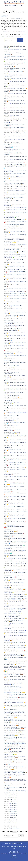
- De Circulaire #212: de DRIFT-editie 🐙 (15, 164)
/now (14, 848)
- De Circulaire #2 (10, 826)
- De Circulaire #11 (10, 809)
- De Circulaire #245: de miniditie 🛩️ (14, 63)
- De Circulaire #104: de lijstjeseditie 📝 (15, 509)
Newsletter (15, 5)
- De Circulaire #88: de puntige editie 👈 (15, 562)
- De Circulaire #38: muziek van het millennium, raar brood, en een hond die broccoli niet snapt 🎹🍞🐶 (14, 721)
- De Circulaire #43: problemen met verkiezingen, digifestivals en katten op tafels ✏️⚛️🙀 (15, 702)
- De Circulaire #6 (10, 819)
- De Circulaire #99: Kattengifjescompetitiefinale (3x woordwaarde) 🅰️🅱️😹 (14, 526)
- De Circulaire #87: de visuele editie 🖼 (15, 563)
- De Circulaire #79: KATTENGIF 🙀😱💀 (15, 589)
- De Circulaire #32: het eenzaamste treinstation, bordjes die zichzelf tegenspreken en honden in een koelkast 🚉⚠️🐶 (15, 743)
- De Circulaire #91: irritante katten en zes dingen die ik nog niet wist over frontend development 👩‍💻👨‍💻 (15, 552)
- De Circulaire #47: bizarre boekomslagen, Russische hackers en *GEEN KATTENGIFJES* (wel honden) (13, 688)
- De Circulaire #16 (10, 799)
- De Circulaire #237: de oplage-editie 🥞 (15, 88)
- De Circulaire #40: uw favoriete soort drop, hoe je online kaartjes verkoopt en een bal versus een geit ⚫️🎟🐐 (15, 712)
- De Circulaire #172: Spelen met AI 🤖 (15, 291)
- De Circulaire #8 (10, 815)
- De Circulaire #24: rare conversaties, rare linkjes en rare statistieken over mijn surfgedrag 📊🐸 (14, 776)
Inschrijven (20, 40)
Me (19, 5)
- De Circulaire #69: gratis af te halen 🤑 (15, 618)
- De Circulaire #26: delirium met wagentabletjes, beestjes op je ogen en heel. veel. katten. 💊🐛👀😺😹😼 (15, 768)
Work (6, 5)
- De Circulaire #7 (10, 817)
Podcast (7, 846)
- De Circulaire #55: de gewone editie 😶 (15, 661)
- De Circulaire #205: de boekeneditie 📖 (15, 186)
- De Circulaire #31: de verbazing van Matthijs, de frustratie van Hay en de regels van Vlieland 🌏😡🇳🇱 (14, 748)
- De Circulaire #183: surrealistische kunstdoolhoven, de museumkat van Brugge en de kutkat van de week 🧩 (15, 256)
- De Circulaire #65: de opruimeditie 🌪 (15, 630)
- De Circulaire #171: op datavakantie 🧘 (15, 293)
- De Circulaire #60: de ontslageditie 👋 (15, 645)
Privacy (11, 846)
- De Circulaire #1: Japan (12, 828)
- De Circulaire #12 (10, 807)
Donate (3, 846)
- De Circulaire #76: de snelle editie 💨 (15, 596)
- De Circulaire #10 (10, 811)
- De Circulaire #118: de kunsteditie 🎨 (15, 467)
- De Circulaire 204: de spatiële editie (14, 188)
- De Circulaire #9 (10, 813)
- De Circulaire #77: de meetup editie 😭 (15, 594)
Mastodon (16, 846)
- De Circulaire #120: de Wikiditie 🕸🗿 (15, 462)
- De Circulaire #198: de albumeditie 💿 (15, 207)
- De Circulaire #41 (10, 709)
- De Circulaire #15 (10, 801)
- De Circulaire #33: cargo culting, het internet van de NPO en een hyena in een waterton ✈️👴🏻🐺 (15, 739)
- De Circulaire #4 (10, 823)
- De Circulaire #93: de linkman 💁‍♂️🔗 (14, 545)
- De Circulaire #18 (10, 796)
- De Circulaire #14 (10, 803)
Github (24, 846)
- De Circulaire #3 (10, 824)
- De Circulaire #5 (10, 821)
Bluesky (20, 846)
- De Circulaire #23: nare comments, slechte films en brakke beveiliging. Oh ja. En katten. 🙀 (15, 781)
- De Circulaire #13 (10, 805)
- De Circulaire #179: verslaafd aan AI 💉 (15, 269)
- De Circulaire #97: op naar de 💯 (14, 533)
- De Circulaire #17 (10, 797)
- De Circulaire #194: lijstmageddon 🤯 (15, 219)
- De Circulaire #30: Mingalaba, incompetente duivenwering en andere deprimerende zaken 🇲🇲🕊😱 (13, 753)
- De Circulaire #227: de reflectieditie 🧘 (15, 118)
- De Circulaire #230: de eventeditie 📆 (15, 110)
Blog (10, 5)
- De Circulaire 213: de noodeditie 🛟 (14, 162)
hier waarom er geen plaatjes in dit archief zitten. (15, 31)
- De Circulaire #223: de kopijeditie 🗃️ (15, 130)
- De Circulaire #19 (10, 794)
